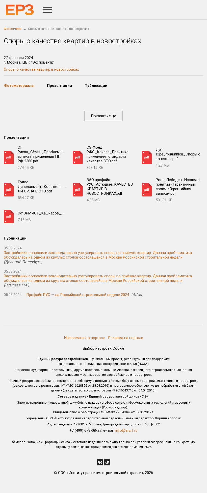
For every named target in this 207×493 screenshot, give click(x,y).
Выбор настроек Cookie (103, 348)
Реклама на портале (125, 338)
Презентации (59, 85)
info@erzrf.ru (126, 430)
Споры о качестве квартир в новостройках (41, 69)
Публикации (96, 85)
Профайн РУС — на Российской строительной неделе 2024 (77, 294)
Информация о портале (84, 338)
